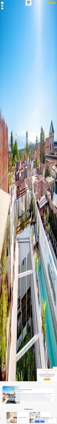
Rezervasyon (52, 2)
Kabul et (37, 421)
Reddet (42, 421)
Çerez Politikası (45, 419)
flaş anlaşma (53, 380)
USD (2, 8)
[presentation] (0, 153)
